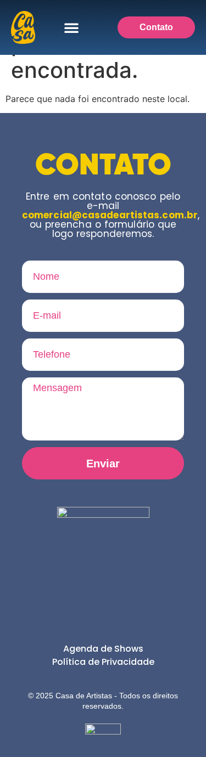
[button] (71, 27)
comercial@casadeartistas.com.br (110, 215)
